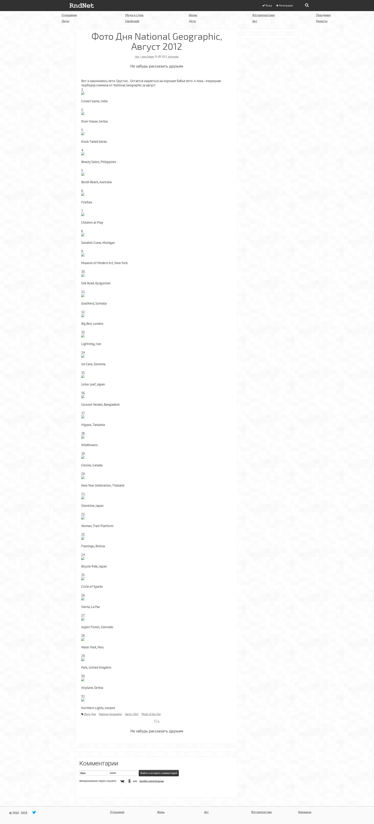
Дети (192, 21)
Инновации (304, 812)
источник (173, 56)
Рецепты (321, 21)
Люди (65, 21)
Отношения (69, 15)
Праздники (323, 15)
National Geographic (110, 714)
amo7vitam (148, 56)
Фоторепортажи (263, 15)
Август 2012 (131, 714)
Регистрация (286, 5)
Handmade (132, 21)
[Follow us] (34, 812)
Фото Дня (90, 714)
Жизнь (193, 15)
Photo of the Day (151, 714)
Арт (254, 21)
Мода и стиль (134, 15)
